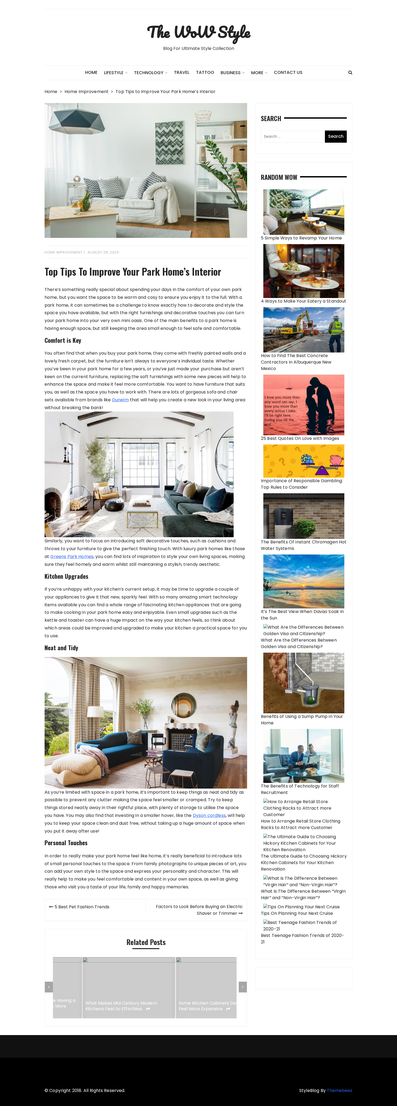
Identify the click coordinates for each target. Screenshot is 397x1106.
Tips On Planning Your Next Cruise (297, 913)
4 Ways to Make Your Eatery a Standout (303, 301)
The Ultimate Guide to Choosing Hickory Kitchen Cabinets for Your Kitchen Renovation (304, 862)
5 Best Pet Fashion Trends (82, 907)
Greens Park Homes (71, 556)
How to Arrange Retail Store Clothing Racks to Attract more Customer (300, 824)
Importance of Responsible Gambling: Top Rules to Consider (302, 484)
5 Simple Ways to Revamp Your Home (301, 238)
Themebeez (339, 1090)
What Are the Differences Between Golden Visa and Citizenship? (299, 643)
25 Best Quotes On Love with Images (300, 438)
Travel (181, 72)
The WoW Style (198, 31)
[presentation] (49, 987)
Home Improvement (63, 252)
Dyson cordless (209, 815)
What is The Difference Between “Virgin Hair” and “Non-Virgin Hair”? (303, 894)
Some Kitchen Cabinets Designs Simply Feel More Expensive (191, 1006)
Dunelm (120, 400)
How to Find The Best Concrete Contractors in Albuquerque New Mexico (296, 362)
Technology (148, 73)
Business (231, 73)
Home (91, 72)
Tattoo (205, 72)
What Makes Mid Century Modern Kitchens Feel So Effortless (91, 1006)
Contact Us (288, 72)
